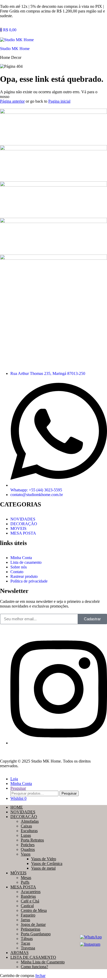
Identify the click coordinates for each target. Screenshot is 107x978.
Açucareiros (31, 891)
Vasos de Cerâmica (46, 863)
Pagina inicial (59, 101)
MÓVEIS (18, 873)
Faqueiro (28, 915)
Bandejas (28, 896)
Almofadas (30, 821)
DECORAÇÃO (23, 816)
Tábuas (27, 938)
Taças (25, 943)
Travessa (28, 948)
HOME (16, 807)
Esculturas (29, 830)
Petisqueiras (30, 929)
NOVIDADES (22, 812)
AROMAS (19, 952)
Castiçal (27, 905)
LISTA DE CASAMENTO (33, 957)
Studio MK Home (15, 48)
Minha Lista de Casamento (43, 962)
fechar (40, 975)
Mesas (26, 877)
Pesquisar (69, 793)
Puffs (25, 882)
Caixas (26, 826)
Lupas (26, 835)
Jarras (25, 920)
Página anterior (12, 101)
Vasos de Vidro (43, 859)
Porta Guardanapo (36, 934)
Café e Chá (30, 901)
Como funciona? (34, 966)
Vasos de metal (43, 868)
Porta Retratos (32, 840)
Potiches (28, 845)
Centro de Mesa (34, 910)
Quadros (28, 849)
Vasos (25, 854)
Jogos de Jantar (33, 924)
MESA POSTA (23, 887)
